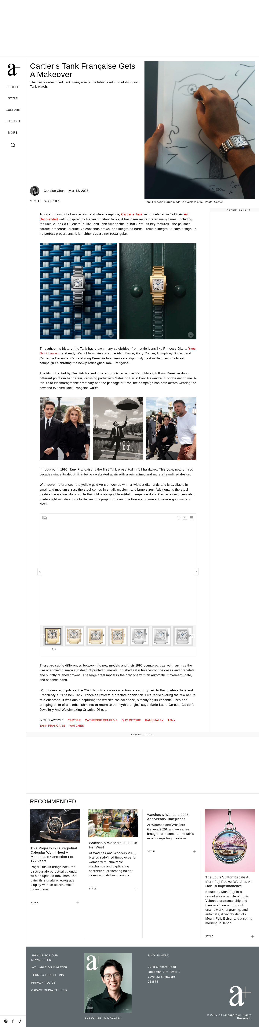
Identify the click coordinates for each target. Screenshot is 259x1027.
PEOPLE (13, 87)
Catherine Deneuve (101, 720)
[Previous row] (43, 636)
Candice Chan (54, 190)
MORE (13, 132)
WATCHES (52, 201)
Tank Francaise (52, 725)
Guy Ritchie (131, 720)
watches (76, 725)
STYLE (13, 98)
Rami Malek (154, 720)
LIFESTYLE (13, 121)
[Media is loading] (178, 518)
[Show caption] (111, 335)
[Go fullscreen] (185, 518)
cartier (74, 720)
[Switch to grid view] (191, 518)
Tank (171, 720)
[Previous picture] (39, 571)
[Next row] (193, 636)
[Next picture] (196, 571)
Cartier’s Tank (131, 214)
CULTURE (13, 109)
